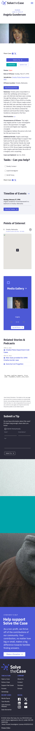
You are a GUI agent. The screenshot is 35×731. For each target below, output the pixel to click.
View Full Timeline (10, 209)
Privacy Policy (5, 728)
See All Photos (16, 327)
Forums (3, 688)
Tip (5, 438)
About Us (21, 679)
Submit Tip (9, 453)
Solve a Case (5, 682)
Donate (20, 688)
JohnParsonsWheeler (5, 705)
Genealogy (4, 692)
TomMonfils (5, 701)
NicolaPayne (5, 698)
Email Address (22, 432)
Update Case (23, 64)
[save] (11, 321)
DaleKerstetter (6, 709)
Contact (20, 682)
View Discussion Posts (11, 88)
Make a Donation (13, 654)
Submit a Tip (16, 60)
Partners (20, 685)
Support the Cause (7, 685)
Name (6, 432)
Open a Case (5, 679)
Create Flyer (11, 64)
